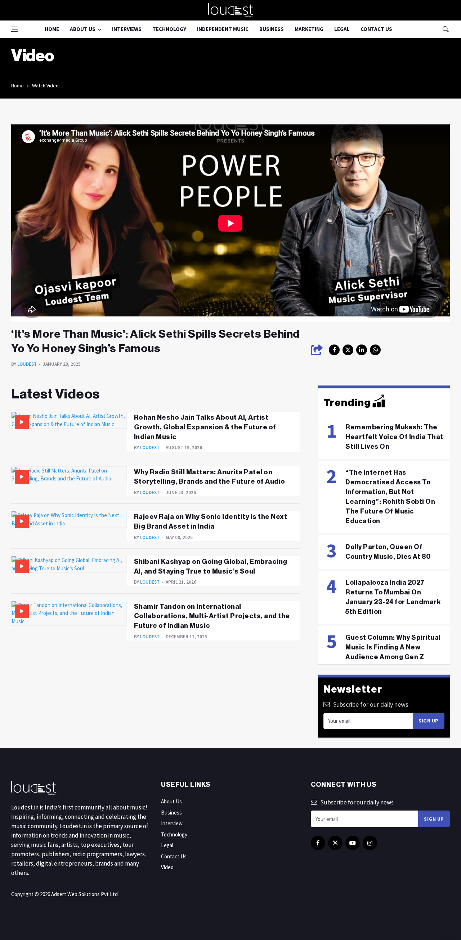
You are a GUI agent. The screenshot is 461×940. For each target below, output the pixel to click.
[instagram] (375, 349)
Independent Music (223, 29)
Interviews (127, 29)
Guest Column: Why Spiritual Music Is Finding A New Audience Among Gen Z (393, 647)
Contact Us (376, 29)
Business (271, 29)
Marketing (309, 29)
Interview (172, 823)
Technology (169, 29)
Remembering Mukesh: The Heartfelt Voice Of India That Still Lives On (394, 437)
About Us (82, 29)
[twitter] (348, 349)
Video (167, 867)
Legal (342, 29)
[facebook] (334, 349)
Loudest (27, 364)
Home (52, 29)
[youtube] (352, 843)
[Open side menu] (14, 29)
